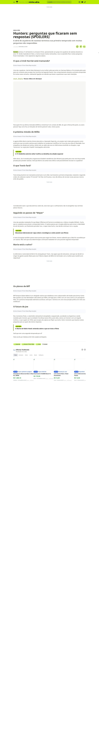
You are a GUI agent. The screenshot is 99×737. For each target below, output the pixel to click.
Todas (15, 355)
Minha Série (16, 30)
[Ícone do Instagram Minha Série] (79, 2)
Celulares (21, 355)
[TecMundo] (17, 2)
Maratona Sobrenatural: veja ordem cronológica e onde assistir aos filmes (41, 233)
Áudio (35, 355)
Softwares (41, 355)
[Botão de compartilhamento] (77, 46)
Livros (31, 355)
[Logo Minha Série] (34, 2)
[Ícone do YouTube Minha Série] (82, 2)
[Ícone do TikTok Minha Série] (85, 2)
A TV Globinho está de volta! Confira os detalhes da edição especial (39, 154)
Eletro (26, 355)
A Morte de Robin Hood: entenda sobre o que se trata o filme (37, 329)
